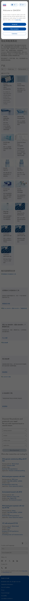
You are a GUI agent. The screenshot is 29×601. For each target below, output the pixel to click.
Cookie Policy (18, 19)
